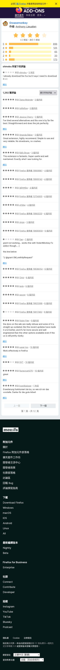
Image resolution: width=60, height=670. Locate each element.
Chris (21, 277)
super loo (23, 347)
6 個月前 (48, 231)
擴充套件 (19, 15)
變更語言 (7, 655)
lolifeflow (23, 108)
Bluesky (7, 621)
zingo (22, 222)
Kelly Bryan (24, 153)
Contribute (9, 587)
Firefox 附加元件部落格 (16, 452)
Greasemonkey (18, 22)
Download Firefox (13, 502)
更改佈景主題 (9, 660)
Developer (9, 592)
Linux (6, 528)
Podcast (8, 627)
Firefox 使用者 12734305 (30, 196)
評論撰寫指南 (10, 488)
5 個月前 (30, 222)
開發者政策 (9, 467)
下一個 (43, 405)
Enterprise (8, 567)
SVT (21, 362)
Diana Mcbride (26, 100)
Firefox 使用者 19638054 (31, 269)
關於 (5, 447)
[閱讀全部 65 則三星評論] (30, 52)
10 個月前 (34, 347)
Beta (5, 553)
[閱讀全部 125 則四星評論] (30, 48)
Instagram (8, 606)
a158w (22, 205)
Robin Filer (24, 320)
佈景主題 (30, 15)
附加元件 (8, 442)
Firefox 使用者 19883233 (30, 213)
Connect (8, 581)
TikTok (7, 616)
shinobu (23, 72)
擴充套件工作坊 (11, 457)
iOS (5, 518)
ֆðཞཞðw (23, 188)
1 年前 (36, 386)
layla (21, 286)
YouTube (8, 611)
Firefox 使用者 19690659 (31, 231)
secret (22, 295)
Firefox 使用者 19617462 (30, 312)
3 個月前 (38, 100)
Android (7, 523)
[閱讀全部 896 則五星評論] (30, 44)
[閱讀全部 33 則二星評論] (30, 56)
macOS (7, 512)
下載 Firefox (20, 3)
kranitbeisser (25, 386)
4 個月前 (48, 170)
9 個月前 (48, 312)
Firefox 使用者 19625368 (30, 303)
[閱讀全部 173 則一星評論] (30, 59)
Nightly (7, 547)
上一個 (16, 405)
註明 (11, 643)
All (4, 533)
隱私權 (6, 638)
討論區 (6, 477)
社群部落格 (9, 472)
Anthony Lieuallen (26, 26)
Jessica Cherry (26, 117)
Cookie (16, 638)
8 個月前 (48, 269)
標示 (5, 84)
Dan (21, 239)
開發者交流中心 (11, 462)
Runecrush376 (26, 371)
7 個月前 (29, 239)
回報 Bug (8, 483)
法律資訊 (28, 638)
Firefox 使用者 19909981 (30, 170)
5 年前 (31, 72)
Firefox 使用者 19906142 (30, 179)
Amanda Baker (26, 135)
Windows (8, 507)
